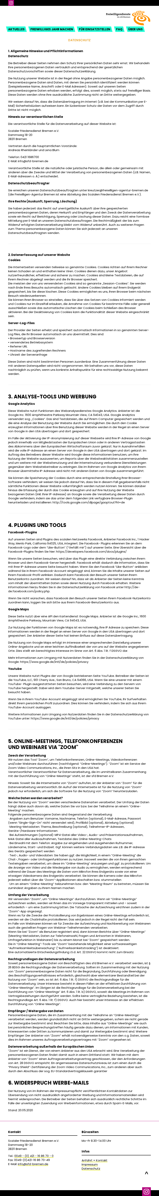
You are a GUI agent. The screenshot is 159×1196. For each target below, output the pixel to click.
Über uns (135, 29)
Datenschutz (91, 1168)
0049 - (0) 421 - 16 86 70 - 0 (34, 1156)
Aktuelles (16, 29)
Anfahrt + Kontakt (94, 1160)
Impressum (90, 1164)
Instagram (11, 3)
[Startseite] (128, 13)
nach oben (146, 1172)
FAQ (119, 29)
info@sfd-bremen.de (33, 1164)
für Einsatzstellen (94, 29)
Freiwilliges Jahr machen (51, 29)
